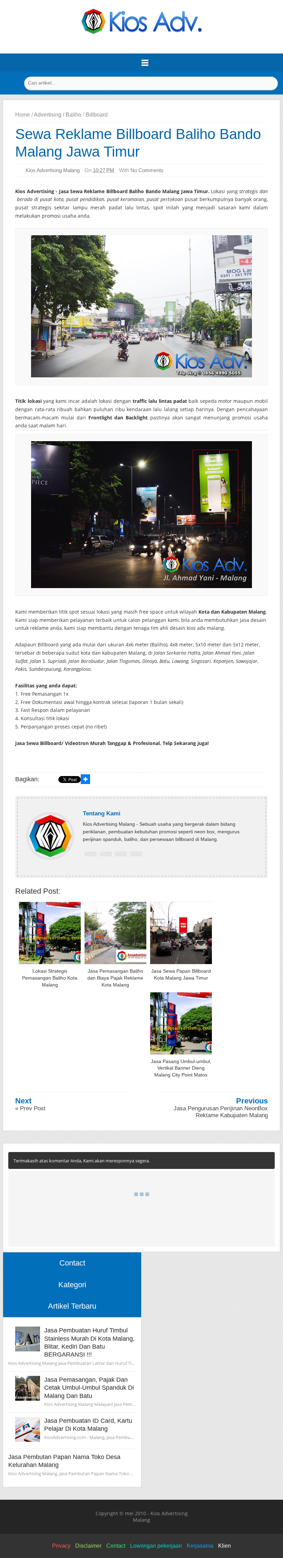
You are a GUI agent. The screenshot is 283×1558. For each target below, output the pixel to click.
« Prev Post (30, 1108)
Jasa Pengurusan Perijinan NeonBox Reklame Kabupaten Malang (221, 1112)
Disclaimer (88, 1546)
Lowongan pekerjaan (156, 1546)
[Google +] (121, 854)
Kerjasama (200, 1546)
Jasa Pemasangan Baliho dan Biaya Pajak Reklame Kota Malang (115, 977)
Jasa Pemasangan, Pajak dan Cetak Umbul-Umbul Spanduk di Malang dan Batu (89, 1387)
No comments (147, 170)
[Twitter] (106, 854)
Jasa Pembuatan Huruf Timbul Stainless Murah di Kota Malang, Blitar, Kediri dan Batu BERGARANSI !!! (89, 1342)
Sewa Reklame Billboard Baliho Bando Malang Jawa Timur (138, 142)
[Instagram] (136, 854)
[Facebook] (91, 854)
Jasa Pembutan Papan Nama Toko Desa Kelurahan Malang (64, 1460)
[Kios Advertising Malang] (141, 32)
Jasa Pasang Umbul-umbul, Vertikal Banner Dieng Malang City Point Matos (181, 1068)
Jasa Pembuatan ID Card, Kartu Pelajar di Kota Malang (88, 1424)
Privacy (61, 1546)
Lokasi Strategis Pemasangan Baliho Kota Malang (49, 977)
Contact (115, 1546)
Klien (224, 1546)
